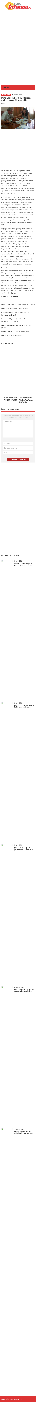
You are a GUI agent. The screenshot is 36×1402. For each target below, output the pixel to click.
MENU (6, 88)
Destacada (6, 95)
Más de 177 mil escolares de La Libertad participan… (24, 706)
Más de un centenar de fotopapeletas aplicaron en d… (23, 849)
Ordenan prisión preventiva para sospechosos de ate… (23, 564)
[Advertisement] (18, 30)
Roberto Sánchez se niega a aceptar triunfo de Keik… (24, 990)
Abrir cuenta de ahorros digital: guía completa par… (23, 1132)
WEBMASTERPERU (16, 1399)
